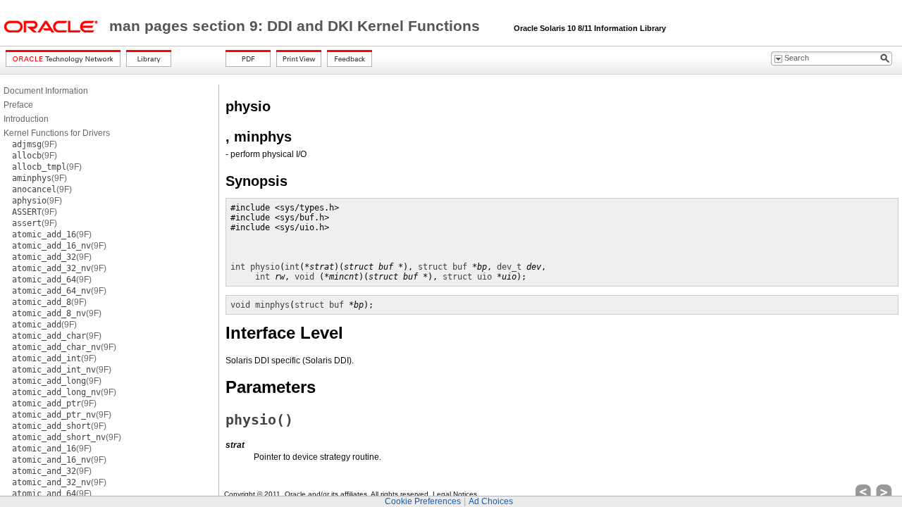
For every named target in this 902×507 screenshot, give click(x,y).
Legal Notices (455, 494)
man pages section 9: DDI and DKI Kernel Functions (296, 26)
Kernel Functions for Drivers (57, 133)
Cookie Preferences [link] (423, 501)
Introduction (26, 119)
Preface (18, 105)
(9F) (34, 144)
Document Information (46, 91)
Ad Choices (491, 501)
